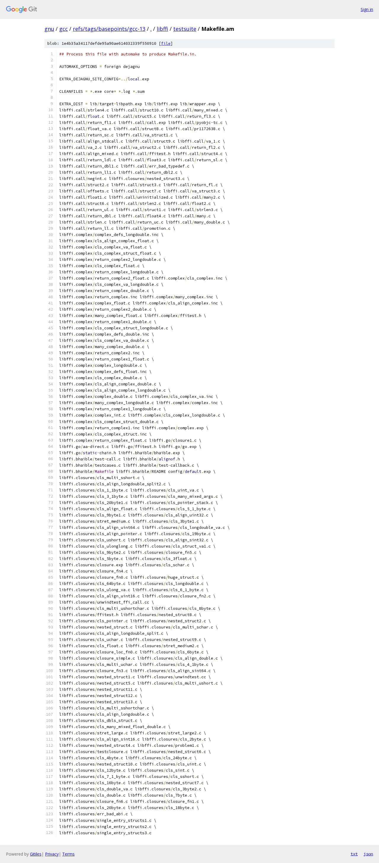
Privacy (52, 854)
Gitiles (35, 854)
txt (354, 853)
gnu (49, 28)
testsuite (184, 28)
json (368, 853)
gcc (63, 28)
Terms (68, 854)
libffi (162, 28)
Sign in (367, 9)
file (166, 43)
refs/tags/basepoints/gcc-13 (109, 28)
